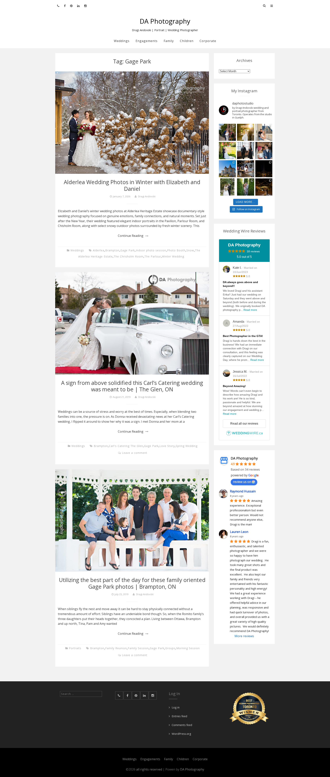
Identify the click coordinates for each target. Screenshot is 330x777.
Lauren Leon (239, 532)
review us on (242, 482)
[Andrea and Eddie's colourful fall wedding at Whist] (264, 168)
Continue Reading (130, 236)
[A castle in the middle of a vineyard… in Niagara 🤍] (227, 168)
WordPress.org (181, 734)
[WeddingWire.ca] (244, 434)
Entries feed (179, 716)
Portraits (75, 648)
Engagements (147, 41)
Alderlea (98, 250)
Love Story (167, 446)
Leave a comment (134, 453)
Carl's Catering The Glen (126, 446)
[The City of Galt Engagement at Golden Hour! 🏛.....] (264, 132)
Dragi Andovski (146, 196)
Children (186, 41)
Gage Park (127, 250)
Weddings (121, 41)
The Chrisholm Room (128, 256)
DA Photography (165, 21)
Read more (250, 309)
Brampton (112, 250)
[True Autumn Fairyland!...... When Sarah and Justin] (245, 187)
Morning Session (188, 648)
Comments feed (182, 725)
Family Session (138, 648)
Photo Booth (176, 250)
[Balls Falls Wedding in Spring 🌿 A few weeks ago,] (227, 150)
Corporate (208, 41)
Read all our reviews (244, 423)
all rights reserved (149, 769)
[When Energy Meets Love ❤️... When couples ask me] (245, 132)
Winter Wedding (173, 256)
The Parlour (152, 256)
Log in (176, 707)
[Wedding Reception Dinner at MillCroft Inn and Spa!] (227, 187)
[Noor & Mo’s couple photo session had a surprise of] (245, 150)
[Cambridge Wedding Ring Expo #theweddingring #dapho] (245, 168)
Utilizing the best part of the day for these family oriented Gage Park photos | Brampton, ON (132, 583)
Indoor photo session (151, 250)
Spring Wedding (186, 446)
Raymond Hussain (243, 491)
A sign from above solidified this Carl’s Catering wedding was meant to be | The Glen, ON (132, 386)
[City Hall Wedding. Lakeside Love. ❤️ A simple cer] (227, 132)
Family (169, 41)
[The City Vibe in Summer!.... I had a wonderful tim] (264, 187)
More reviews (244, 636)
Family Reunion (116, 648)
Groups (170, 648)
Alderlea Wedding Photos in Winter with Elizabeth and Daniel (132, 185)
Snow (190, 250)
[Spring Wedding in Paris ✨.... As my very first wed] (264, 150)
